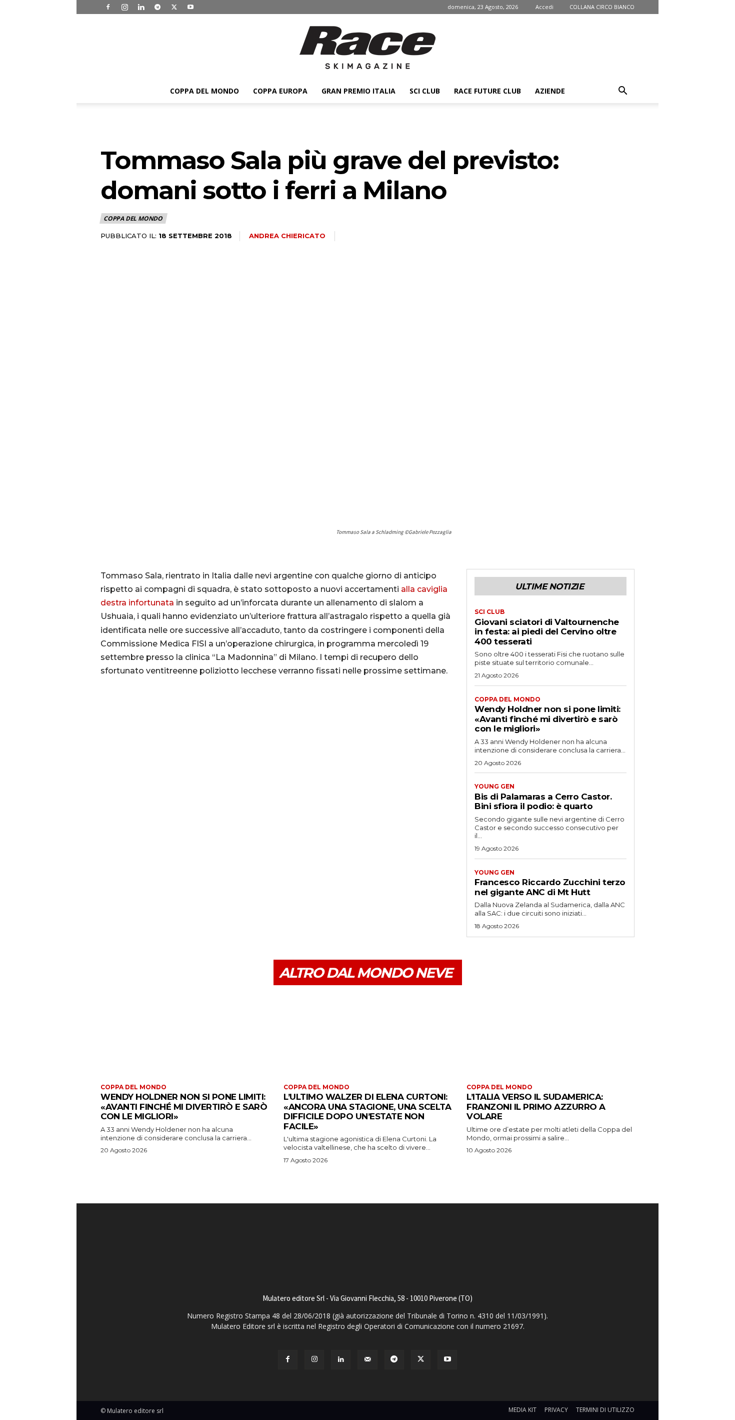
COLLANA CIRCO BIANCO (602, 7)
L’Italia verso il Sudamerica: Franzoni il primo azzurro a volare (536, 1106)
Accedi (545, 7)
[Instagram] (124, 7)
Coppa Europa (280, 91)
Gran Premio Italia (359, 91)
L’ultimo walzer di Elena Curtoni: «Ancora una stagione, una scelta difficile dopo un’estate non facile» (367, 1111)
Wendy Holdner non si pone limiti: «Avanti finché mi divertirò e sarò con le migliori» (547, 719)
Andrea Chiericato (287, 236)
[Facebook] (108, 7)
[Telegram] (157, 7)
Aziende (550, 91)
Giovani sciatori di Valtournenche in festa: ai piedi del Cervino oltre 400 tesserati (546, 631)
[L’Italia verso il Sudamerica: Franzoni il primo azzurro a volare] (550, 1035)
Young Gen (494, 786)
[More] (203, 713)
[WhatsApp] (180, 713)
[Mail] (367, 1359)
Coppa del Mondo (204, 91)
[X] (174, 7)
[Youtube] (190, 7)
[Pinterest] (156, 713)
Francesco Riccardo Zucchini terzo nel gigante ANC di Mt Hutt (550, 887)
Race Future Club (487, 91)
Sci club (425, 91)
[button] (622, 92)
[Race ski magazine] (367, 47)
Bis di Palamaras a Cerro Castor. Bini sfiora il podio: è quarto (543, 802)
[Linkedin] (141, 7)
